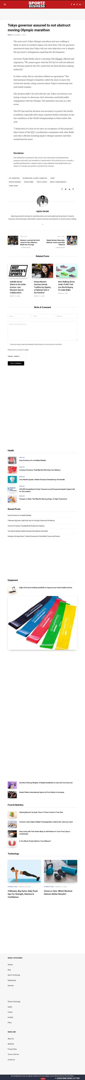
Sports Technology (14, 975)
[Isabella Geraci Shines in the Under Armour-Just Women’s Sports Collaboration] (18, 271)
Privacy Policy (12, 1049)
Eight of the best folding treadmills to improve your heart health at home (45, 588)
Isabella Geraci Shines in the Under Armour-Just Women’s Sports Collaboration (18, 287)
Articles (10, 964)
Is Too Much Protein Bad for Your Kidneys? (35, 841)
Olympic (59, 58)
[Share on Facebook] (6, 47)
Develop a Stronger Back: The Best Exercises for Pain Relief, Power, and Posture (34, 536)
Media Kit (11, 1044)
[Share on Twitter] (6, 53)
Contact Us (11, 1060)
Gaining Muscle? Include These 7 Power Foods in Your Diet (41, 812)
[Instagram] (6, 69)
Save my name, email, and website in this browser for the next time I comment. (36, 344)
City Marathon (14, 178)
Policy (10, 1022)
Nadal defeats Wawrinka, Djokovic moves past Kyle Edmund (55, 242)
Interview (11, 985)
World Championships (58, 182)
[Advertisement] (42, 14)
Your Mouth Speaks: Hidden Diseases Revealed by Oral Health (42, 480)
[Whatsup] (6, 64)
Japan (52, 178)
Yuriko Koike (13, 185)
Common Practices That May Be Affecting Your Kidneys (40, 470)
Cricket (10, 1012)
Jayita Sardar (42, 211)
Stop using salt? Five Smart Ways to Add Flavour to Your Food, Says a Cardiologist (44, 833)
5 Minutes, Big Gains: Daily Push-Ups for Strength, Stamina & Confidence (31, 520)
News (10, 35)
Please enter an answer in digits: (18, 350)
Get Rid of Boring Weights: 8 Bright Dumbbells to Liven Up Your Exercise (46, 783)
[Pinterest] (73, 189)
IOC (32, 132)
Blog (9, 970)
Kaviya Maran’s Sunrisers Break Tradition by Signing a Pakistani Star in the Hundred (42, 287)
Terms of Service (13, 1054)
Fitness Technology (14, 1001)
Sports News (28, 182)
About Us (11, 1039)
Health (22, 457)
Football (10, 1017)
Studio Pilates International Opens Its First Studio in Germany (41, 792)
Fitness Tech (13, 886)
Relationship (12, 980)
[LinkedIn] (6, 58)
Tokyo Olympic (42, 182)
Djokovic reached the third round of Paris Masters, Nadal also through (30, 242)
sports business (15, 182)
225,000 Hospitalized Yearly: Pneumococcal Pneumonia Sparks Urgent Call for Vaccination (47, 490)
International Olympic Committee (35, 178)
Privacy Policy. (69, 1076)
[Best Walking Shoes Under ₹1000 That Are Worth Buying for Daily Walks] (66, 271)
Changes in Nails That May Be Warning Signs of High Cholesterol (43, 499)
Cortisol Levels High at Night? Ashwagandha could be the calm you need (46, 822)
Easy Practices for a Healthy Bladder (32, 460)
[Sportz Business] (37, 4)
